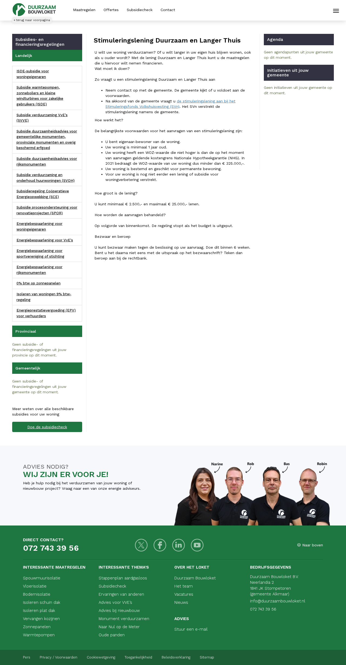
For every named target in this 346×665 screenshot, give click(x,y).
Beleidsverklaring (176, 657)
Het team (183, 586)
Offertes (111, 10)
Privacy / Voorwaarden (58, 657)
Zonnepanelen (37, 626)
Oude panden (112, 634)
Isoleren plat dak (39, 610)
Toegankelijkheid (138, 657)
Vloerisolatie (34, 586)
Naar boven (312, 545)
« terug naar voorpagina (32, 20)
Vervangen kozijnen (41, 618)
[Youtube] (197, 545)
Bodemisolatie (36, 594)
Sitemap (207, 657)
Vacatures (183, 594)
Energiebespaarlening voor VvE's (44, 240)
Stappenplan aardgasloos (123, 578)
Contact (168, 10)
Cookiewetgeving (101, 657)
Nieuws (181, 602)
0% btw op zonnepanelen (38, 283)
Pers (26, 657)
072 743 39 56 (51, 548)
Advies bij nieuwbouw (119, 610)
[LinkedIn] (178, 545)
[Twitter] (141, 545)
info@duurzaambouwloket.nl (277, 601)
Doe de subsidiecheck (47, 427)
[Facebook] (159, 545)
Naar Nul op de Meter (119, 626)
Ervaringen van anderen (121, 594)
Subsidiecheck (139, 10)
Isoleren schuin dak (41, 602)
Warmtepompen (39, 634)
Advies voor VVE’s (115, 602)
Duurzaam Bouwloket (195, 578)
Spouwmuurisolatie (41, 578)
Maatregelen (84, 10)
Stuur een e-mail (191, 629)
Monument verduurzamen (124, 618)
